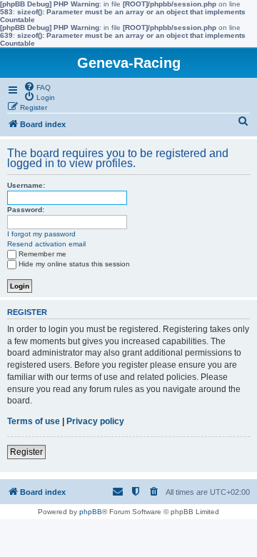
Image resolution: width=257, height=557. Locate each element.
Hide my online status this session (74, 264)
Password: (25, 210)
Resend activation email (46, 244)
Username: (26, 185)
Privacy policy (95, 421)
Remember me (42, 254)
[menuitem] (37, 86)
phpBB (90, 512)
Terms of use (33, 421)
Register (26, 452)
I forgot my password (41, 234)
